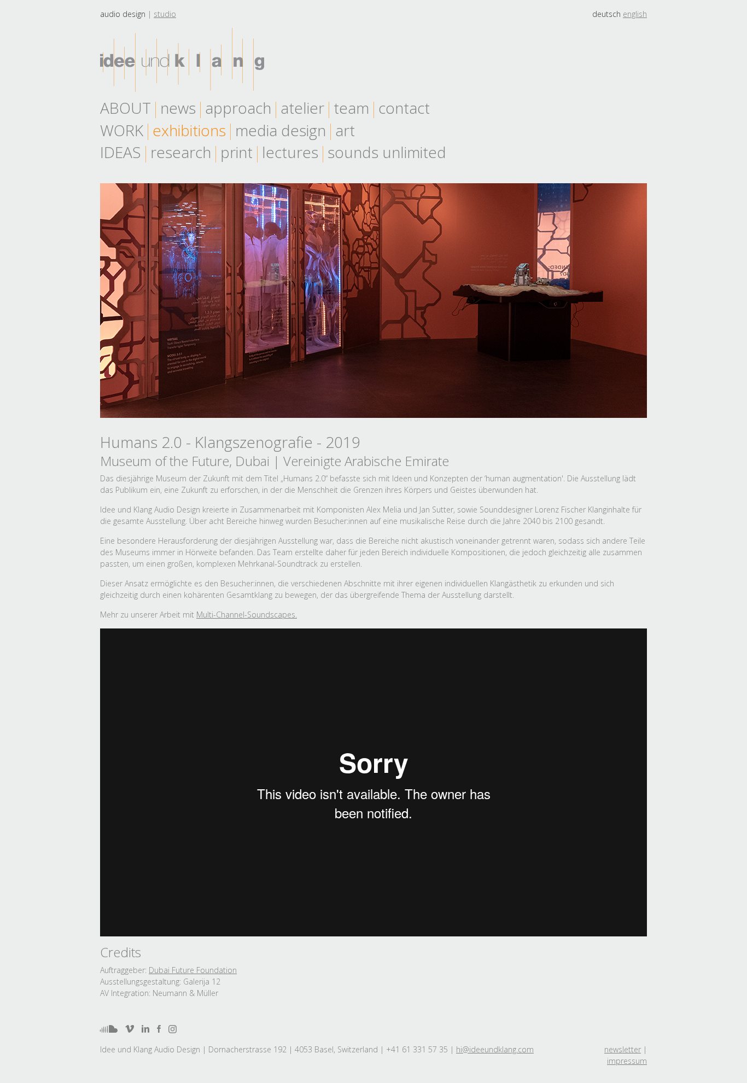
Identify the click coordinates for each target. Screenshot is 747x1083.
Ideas (120, 152)
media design (280, 130)
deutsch (606, 14)
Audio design (122, 14)
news (178, 107)
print (236, 152)
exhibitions (189, 130)
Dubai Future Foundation (193, 970)
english (635, 14)
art (345, 130)
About (125, 107)
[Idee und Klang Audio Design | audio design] (182, 60)
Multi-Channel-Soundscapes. (246, 614)
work (121, 130)
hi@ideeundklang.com (495, 1049)
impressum (627, 1061)
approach (238, 107)
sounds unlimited (387, 152)
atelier (302, 107)
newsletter (622, 1049)
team (351, 107)
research (180, 152)
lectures (290, 152)
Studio (165, 14)
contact (404, 107)
